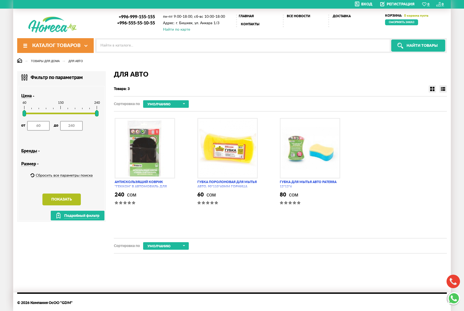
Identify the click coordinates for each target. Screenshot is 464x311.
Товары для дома (45, 61)
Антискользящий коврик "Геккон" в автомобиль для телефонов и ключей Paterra (142, 186)
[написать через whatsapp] (453, 299)
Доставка (342, 16)
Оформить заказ (401, 22)
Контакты (250, 24)
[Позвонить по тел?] (453, 281)
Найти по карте (176, 29)
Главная (246, 16)
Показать (61, 199)
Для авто (75, 61)
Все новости (298, 16)
